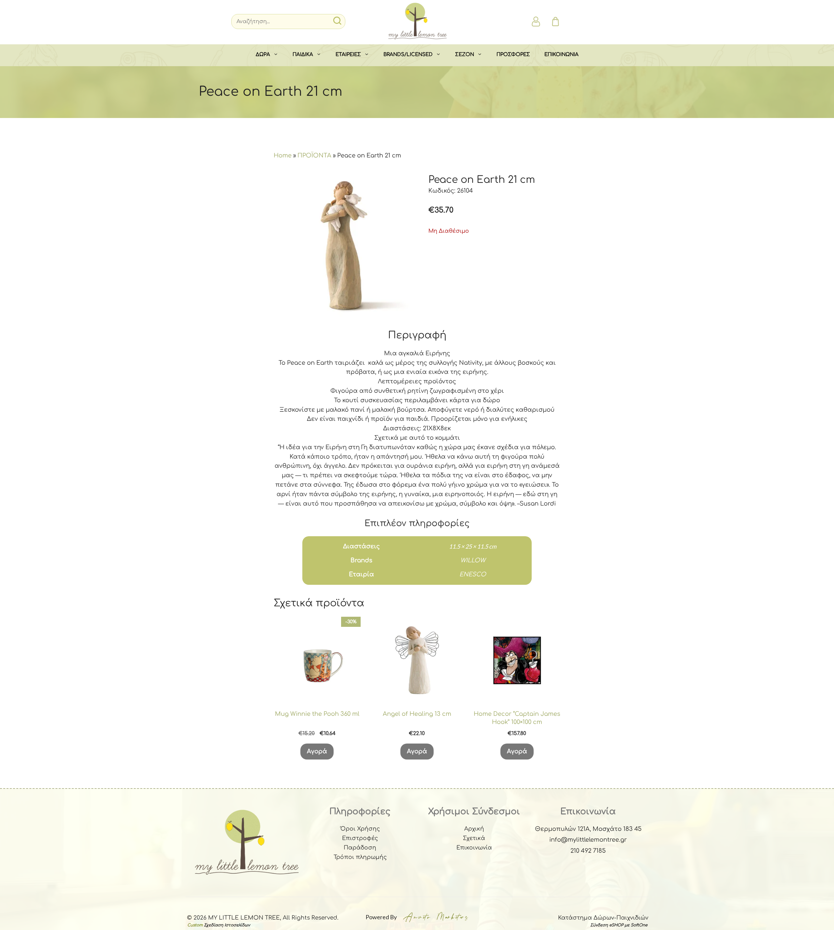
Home (283, 155)
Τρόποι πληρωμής (360, 857)
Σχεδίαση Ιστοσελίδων (227, 925)
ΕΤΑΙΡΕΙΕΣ (348, 54)
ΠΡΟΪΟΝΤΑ (314, 155)
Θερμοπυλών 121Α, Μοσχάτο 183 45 (588, 829)
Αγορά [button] (317, 751)
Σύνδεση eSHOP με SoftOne (618, 925)
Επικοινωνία (474, 848)
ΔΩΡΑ (263, 54)
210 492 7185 (588, 851)
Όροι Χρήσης (360, 829)
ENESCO (472, 574)
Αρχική (474, 829)
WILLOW (472, 560)
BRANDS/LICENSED (408, 54)
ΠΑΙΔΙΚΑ (303, 54)
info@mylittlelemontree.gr (588, 839)
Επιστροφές (360, 838)
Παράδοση (360, 848)
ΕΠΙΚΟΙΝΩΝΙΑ (561, 54)
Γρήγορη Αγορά (317, 695)
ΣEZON (464, 54)
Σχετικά (474, 838)
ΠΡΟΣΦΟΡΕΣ (513, 54)
